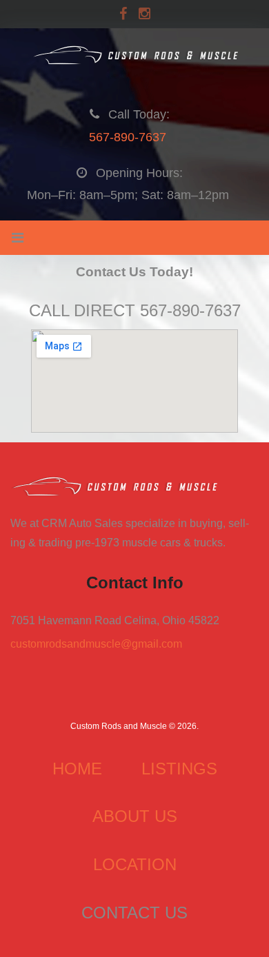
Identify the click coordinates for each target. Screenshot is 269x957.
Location (135, 864)
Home (77, 768)
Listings (179, 768)
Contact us (134, 912)
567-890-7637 (127, 137)
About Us (134, 816)
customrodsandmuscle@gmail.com (96, 644)
